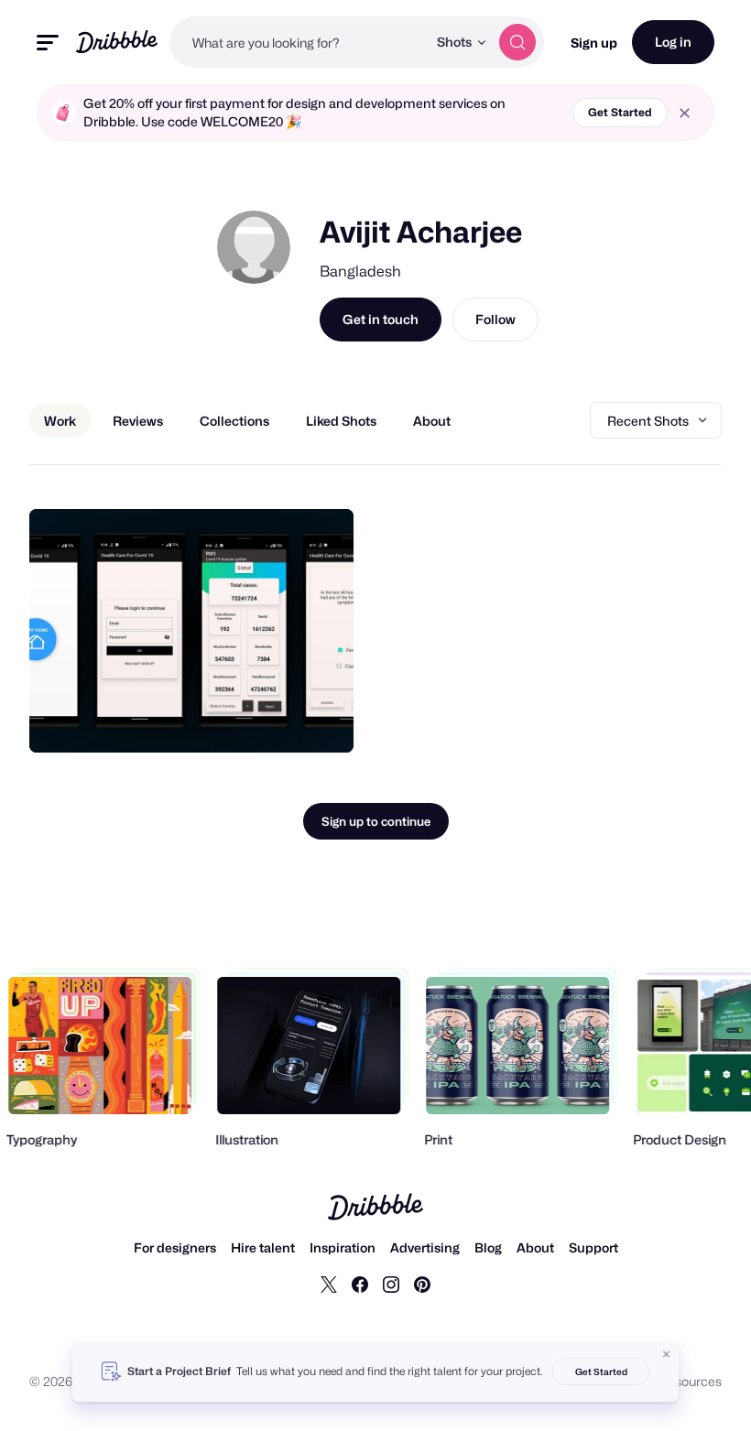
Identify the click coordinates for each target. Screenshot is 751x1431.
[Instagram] (391, 1283)
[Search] (517, 42)
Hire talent (263, 1247)
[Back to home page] (117, 41)
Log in (673, 41)
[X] (329, 1283)
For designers (175, 1247)
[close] (684, 113)
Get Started (620, 112)
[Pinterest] (422, 1283)
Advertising (425, 1247)
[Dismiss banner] (667, 1354)
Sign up (594, 42)
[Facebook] (360, 1283)
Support (593, 1247)
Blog (488, 1247)
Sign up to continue (375, 821)
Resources (690, 1381)
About (535, 1247)
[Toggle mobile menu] (47, 42)
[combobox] (298, 42)
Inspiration (343, 1247)
